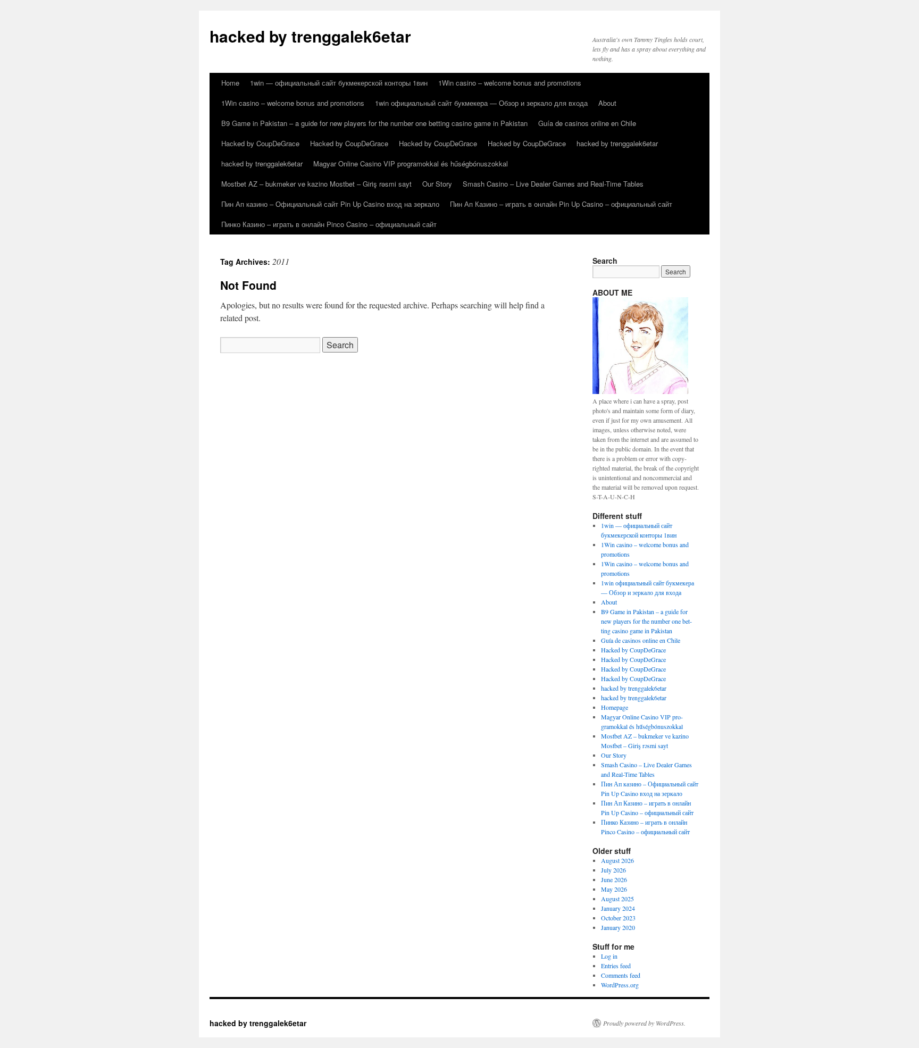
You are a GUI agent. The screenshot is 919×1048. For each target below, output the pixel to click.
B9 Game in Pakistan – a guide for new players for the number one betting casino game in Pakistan (374, 123)
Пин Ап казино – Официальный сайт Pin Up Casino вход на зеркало (330, 204)
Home (230, 83)
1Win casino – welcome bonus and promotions (509, 83)
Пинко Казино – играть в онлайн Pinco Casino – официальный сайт (329, 224)
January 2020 (618, 927)
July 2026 (613, 870)
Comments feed (620, 975)
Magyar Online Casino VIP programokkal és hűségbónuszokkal (410, 163)
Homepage (614, 707)
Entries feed (616, 965)
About (607, 103)
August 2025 (617, 898)
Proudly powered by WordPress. (644, 1023)
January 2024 (618, 908)
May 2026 (614, 889)
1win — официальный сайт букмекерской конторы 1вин (339, 83)
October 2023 (618, 917)
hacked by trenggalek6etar (310, 35)
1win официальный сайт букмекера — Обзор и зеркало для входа (481, 103)
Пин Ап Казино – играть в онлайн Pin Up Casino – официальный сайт (561, 204)
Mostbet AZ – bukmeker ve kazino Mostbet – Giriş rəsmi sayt (316, 184)
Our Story (437, 184)
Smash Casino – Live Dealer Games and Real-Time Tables (553, 184)
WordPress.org (620, 984)
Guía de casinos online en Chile (587, 123)
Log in (609, 956)
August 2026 (617, 860)
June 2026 (614, 879)
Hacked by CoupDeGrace (260, 143)
